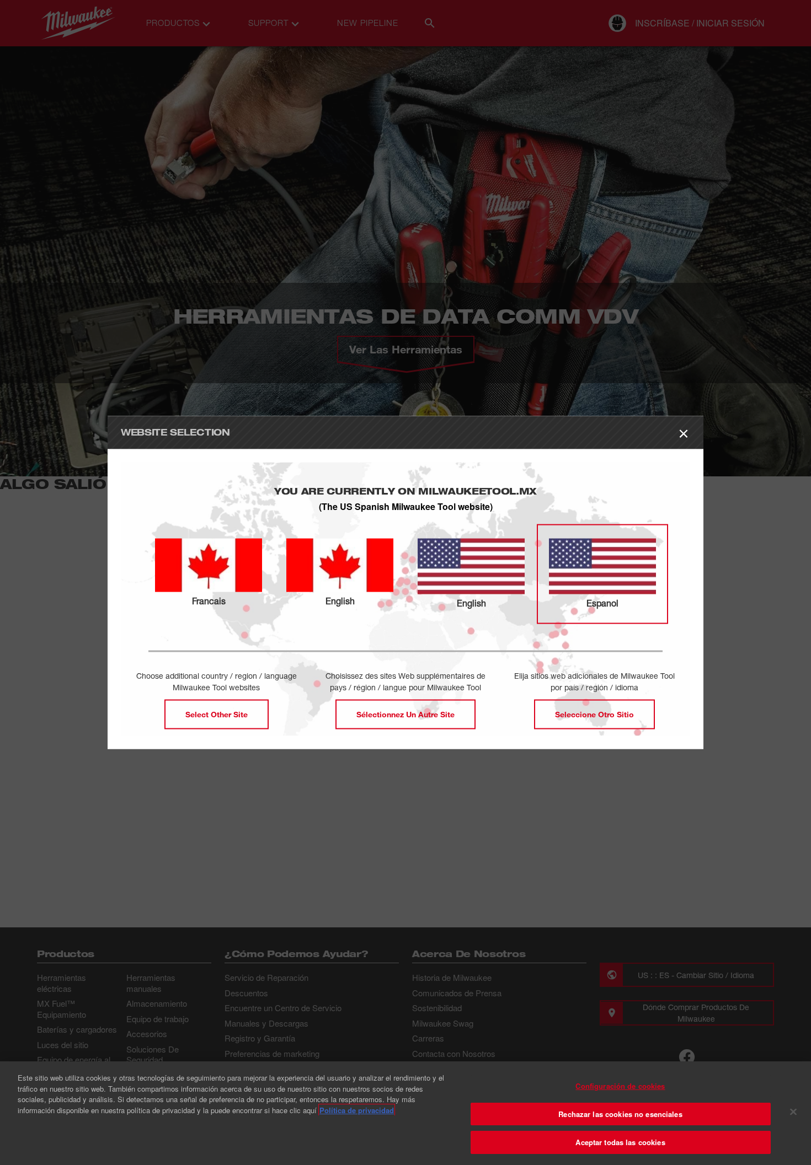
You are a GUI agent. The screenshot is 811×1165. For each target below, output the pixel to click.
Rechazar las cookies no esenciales (620, 1114)
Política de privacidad (356, 1110)
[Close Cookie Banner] (793, 1112)
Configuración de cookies (620, 1086)
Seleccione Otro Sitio (594, 714)
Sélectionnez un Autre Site (405, 714)
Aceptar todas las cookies (620, 1142)
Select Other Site (216, 714)
